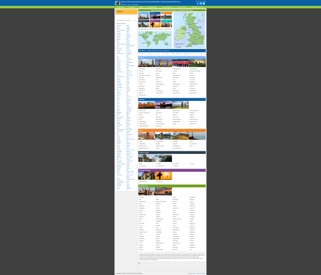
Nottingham (192, 232)
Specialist (152, 20)
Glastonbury (175, 214)
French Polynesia (120, 76)
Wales (163, 13)
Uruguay (128, 180)
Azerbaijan (119, 34)
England (141, 13)
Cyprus (118, 62)
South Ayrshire (142, 123)
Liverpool (192, 225)
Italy (117, 96)
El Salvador (119, 68)
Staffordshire (142, 88)
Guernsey (192, 75)
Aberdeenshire (142, 110)
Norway (118, 135)
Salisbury (158, 236)
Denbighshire (142, 143)
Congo (118, 59)
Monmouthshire (142, 146)
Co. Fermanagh (142, 166)
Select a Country (121, 23)
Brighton (192, 201)
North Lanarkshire (177, 119)
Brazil (118, 45)
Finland (127, 73)
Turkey (127, 173)
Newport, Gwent (142, 232)
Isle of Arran (158, 117)
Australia (118, 33)
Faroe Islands (129, 71)
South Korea (128, 157)
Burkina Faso (119, 48)
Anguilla (127, 28)
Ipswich (191, 221)
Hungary (128, 90)
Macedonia (128, 110)
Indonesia (119, 93)
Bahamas (128, 34)
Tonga (118, 171)
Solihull (157, 238)
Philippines (119, 142)
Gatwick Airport (142, 214)
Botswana (128, 44)
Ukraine (118, 179)
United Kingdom (120, 180)
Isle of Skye (175, 117)
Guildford (158, 216)
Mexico (118, 120)
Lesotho (128, 106)
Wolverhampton (159, 249)
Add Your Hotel (191, 273)
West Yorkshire (193, 92)
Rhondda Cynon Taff (143, 148)
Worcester (175, 249)
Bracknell (175, 201)
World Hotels (120, 7)
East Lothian (175, 112)
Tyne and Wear (159, 90)
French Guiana (129, 75)
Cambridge (192, 203)
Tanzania (128, 168)
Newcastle (192, 230)
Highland (192, 115)
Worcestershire (142, 95)
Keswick (175, 223)
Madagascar (119, 112)
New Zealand (119, 131)
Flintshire (158, 143)
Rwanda (118, 148)
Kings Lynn (192, 223)
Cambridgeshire (193, 68)
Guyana (128, 87)
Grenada (128, 82)
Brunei (118, 47)
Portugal (118, 143)
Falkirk (140, 115)
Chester (157, 208)
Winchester (175, 247)
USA (127, 182)
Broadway (158, 203)
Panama (118, 139)
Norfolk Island (129, 134)
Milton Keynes (176, 230)
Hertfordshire (176, 77)
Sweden (128, 165)
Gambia (118, 78)
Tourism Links (182, 7)
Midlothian (192, 117)
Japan (127, 98)
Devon (157, 73)
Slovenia (118, 156)
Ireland (118, 95)
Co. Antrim (158, 163)
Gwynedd (175, 143)
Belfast (140, 163)
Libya (118, 107)
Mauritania (119, 118)
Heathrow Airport (160, 219)
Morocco (128, 123)
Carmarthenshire (160, 141)
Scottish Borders (176, 121)
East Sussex (192, 88)
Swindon (141, 245)
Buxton (174, 203)
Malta (127, 115)
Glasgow (175, 115)
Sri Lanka (128, 159)
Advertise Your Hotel (197, 7)
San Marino (119, 149)
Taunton (158, 245)
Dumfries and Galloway (144, 112)
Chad (118, 56)
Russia (127, 146)
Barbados (119, 37)
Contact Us (198, 273)
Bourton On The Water (161, 201)
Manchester (192, 82)
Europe (129, 4)
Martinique (128, 117)
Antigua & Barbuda (120, 30)
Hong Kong (119, 90)
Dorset (174, 73)
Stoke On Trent (176, 243)
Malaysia (118, 114)
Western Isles (193, 123)
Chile (127, 56)
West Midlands (193, 90)
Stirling (174, 123)
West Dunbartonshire (144, 126)
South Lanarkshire (160, 123)
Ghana (127, 79)
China (118, 57)
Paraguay (119, 140)
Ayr (156, 197)
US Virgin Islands (120, 182)
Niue (118, 134)
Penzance (158, 234)
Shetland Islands (193, 121)
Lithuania (118, 109)
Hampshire (141, 77)
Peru (127, 140)
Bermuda (128, 40)
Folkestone (192, 212)
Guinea (127, 85)
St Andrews (175, 240)
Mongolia (118, 123)
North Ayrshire (159, 119)
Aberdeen (141, 197)
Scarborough (176, 236)
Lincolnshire (159, 82)
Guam (127, 84)
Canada (118, 51)
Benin (118, 40)
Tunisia (118, 173)
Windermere (192, 247)
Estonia (118, 70)
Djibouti (127, 64)
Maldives (128, 114)
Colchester (175, 208)
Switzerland (119, 167)
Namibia (118, 126)
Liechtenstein (129, 107)
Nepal (118, 128)
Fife (157, 115)
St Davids (192, 240)
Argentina (128, 30)
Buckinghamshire (177, 68)
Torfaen (157, 148)
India (127, 92)
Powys (191, 146)
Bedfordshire (142, 68)
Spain (118, 159)
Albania (127, 25)
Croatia (127, 61)
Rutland (157, 86)
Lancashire (192, 79)
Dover (140, 212)
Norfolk (140, 84)
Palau (127, 137)
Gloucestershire (176, 75)
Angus (157, 110)
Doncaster (192, 210)
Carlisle (174, 205)
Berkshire (158, 68)
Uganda (127, 177)
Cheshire (141, 71)
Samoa (127, 148)
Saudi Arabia (119, 151)
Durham (191, 73)
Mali (117, 115)
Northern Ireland (142, 20)
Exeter (174, 212)
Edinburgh (192, 112)
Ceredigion (175, 141)
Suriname (128, 163)
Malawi (127, 112)
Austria (127, 33)
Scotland (152, 13)
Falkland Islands (120, 71)
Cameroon (128, 50)
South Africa (119, 157)
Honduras (128, 89)
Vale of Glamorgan (177, 148)
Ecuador (118, 67)
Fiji (117, 73)
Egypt (127, 67)
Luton (157, 227)
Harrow (140, 219)
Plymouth (175, 234)
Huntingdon (158, 221)
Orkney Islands (142, 121)
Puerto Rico (128, 143)
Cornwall (175, 71)
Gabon (127, 76)
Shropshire (175, 86)
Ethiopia (127, 70)
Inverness (175, 221)
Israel (127, 95)
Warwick (141, 247)
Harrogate (192, 216)
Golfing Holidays (143, 181)
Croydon (141, 210)
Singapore (119, 154)
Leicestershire (142, 82)
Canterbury (141, 205)
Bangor (174, 197)
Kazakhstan (128, 99)
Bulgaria (128, 47)
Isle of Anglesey (193, 143)
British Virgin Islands (130, 45)
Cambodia (119, 50)
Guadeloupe (119, 84)
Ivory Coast (128, 96)
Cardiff (140, 141)
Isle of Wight (142, 79)
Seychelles (119, 153)
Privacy (203, 273)
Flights (141, 7)
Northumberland (176, 84)
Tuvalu (118, 177)
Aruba (127, 31)
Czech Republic (129, 62)
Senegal (128, 151)
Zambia (118, 188)
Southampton (176, 238)
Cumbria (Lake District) (195, 71)
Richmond (141, 236)
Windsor (141, 249)
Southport (141, 240)
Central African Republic (129, 54)
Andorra (128, 26)
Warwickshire (176, 90)
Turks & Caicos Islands (129, 175)
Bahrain (118, 36)
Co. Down (192, 163)
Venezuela (119, 185)
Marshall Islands (120, 117)
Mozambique (119, 124)
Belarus (127, 37)
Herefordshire (159, 77)
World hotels (123, 4)
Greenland (119, 82)
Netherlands (128, 128)
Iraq (127, 93)
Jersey (157, 79)
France (118, 75)
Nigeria (127, 132)
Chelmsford (192, 205)
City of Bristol (159, 71)
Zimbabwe (128, 188)
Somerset (192, 86)
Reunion (128, 145)
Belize (127, 39)
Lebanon (118, 106)
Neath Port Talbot (160, 146)
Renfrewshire (159, 121)
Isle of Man (192, 77)
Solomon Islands (129, 156)
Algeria (118, 26)
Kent (174, 79)
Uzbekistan (119, 184)
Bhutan (118, 42)
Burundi (127, 48)
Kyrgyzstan (128, 103)
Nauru (127, 126)
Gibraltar (118, 81)
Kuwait (118, 103)
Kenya (118, 101)
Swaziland (119, 165)
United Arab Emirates (130, 179)
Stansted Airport (159, 243)
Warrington (192, 245)
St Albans (158, 240)
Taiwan (127, 167)
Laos (118, 104)
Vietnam (128, 185)
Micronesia (128, 120)
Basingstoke (192, 197)
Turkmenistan (119, 174)
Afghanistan (119, 25)
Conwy (191, 141)
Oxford (140, 234)
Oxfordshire (141, 86)
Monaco (128, 121)
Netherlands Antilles (121, 129)
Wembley (158, 247)
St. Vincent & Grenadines (119, 161)
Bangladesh (128, 36)
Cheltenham (142, 208)
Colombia (128, 57)
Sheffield (192, 236)
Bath (140, 199)
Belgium (118, 39)
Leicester (158, 225)
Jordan (118, 99)
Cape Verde (128, 51)
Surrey (174, 88)
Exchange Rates (152, 7)
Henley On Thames (177, 219)
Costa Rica (119, 61)
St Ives (140, 243)
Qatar (118, 145)
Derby (174, 210)
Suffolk (157, 88)
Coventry (192, 208)
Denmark (118, 64)
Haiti (117, 89)
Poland (127, 142)
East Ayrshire (159, 112)
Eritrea (127, 68)
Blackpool (192, 199)
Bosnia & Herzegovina (121, 44)
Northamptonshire (160, 84)
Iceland (118, 92)
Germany (119, 79)
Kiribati (127, 101)
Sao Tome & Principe (130, 149)
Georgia (128, 78)
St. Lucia (128, 162)
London (174, 82)
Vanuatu (128, 184)
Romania (118, 146)
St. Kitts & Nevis (129, 160)
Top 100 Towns (165, 20)
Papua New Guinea (130, 139)
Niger (118, 132)
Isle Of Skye (141, 223)
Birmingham (175, 199)
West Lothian (159, 126)
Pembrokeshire (176, 146)
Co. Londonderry (160, 166)
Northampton (159, 232)
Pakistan (118, 137)
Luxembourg (128, 109)
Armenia (118, 31)
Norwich (175, 232)
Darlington (158, 210)
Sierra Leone (128, 153)
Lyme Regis (175, 227)
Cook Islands (129, 59)
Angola (118, 28)
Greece (127, 81)
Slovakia (128, 154)
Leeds (140, 225)
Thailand (118, 170)
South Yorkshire (176, 92)
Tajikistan (118, 168)
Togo (127, 170)
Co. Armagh (175, 163)
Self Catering (159, 181)
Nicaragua (128, 131)
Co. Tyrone (175, 166)
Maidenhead (192, 227)
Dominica (118, 65)
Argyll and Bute (176, 110)
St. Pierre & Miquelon (121, 163)
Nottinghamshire (193, 84)
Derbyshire (141, 73)
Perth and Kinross (194, 119)
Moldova (118, 121)
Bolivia (127, 42)
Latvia (127, 104)
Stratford (192, 243)
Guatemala (119, 85)
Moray (140, 119)
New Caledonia (129, 129)
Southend (192, 238)
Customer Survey (167, 7)
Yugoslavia (128, 187)
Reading (192, 234)
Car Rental (132, 7)
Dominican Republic (130, 65)
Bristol (140, 203)
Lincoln (174, 225)
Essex (157, 75)
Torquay (174, 245)
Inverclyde (141, 117)
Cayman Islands (120, 53)
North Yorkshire (159, 92)
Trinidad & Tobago (130, 171)
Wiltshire (141, 92)
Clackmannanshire (194, 110)
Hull (140, 221)
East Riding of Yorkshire (144, 75)
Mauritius (128, 118)
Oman (127, 135)
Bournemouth (142, 201)
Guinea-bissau (120, 87)
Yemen (118, 187)
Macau (118, 110)
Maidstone (141, 230)
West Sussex (142, 90)
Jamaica (118, 98)
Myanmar (128, 124)
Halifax (174, 216)
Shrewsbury (142, 238)
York (191, 249)
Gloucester (192, 214)
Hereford (192, 219)
